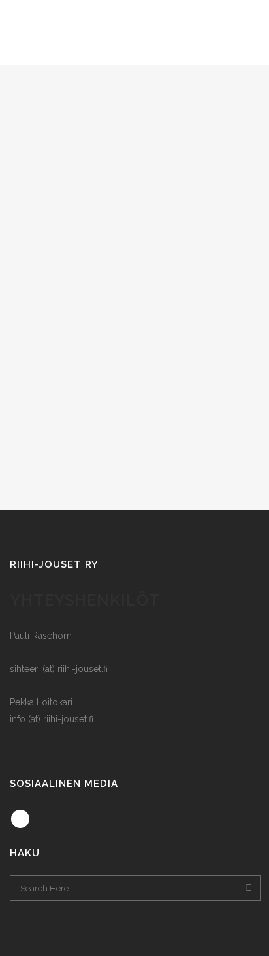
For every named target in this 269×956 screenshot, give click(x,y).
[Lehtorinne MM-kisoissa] (134, 130)
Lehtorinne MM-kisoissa (134, 226)
